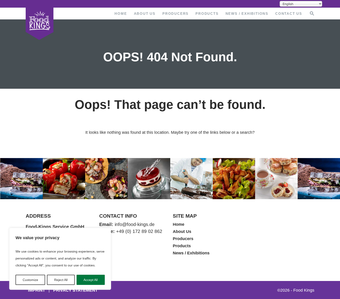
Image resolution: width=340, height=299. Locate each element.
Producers (175, 13)
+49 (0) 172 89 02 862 (139, 231)
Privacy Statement (75, 290)
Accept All (90, 280)
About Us (144, 13)
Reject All (61, 280)
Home (120, 13)
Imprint (36, 290)
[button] (312, 13)
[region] (60, 259)
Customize (30, 280)
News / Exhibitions (247, 13)
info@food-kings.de (135, 224)
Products (206, 13)
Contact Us (288, 13)
